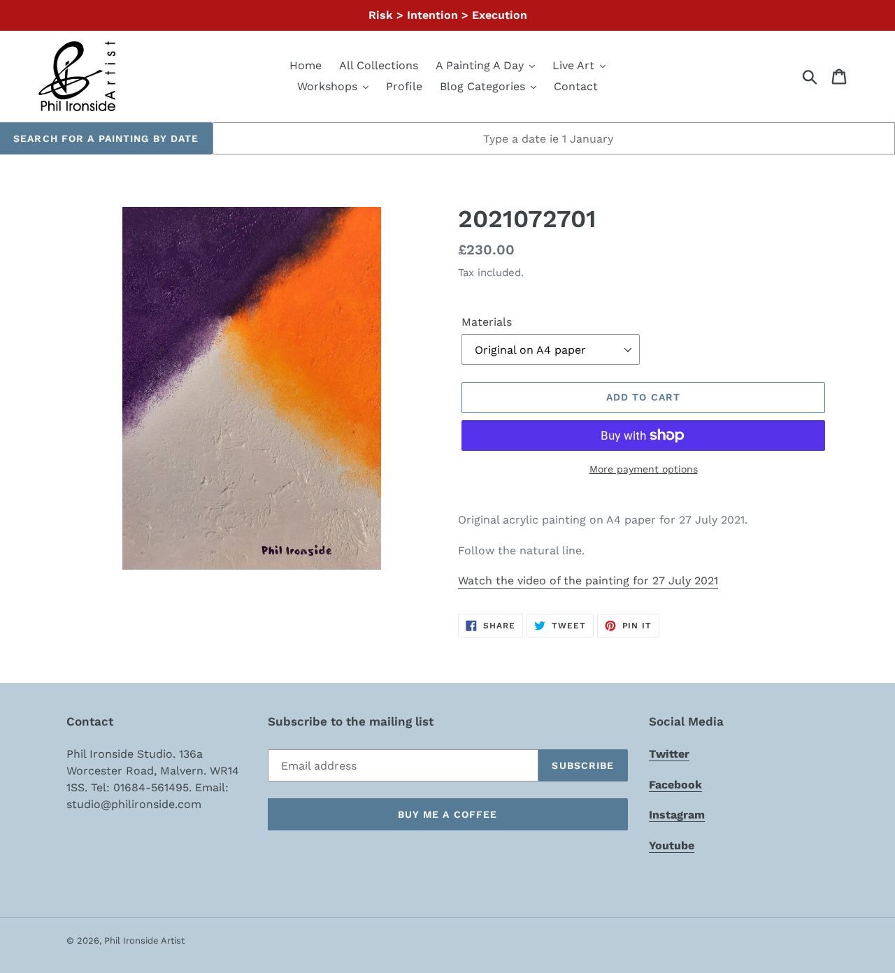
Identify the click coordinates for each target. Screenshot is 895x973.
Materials (486, 322)
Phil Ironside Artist (144, 940)
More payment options (643, 469)
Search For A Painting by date (106, 138)
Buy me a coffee (448, 814)
